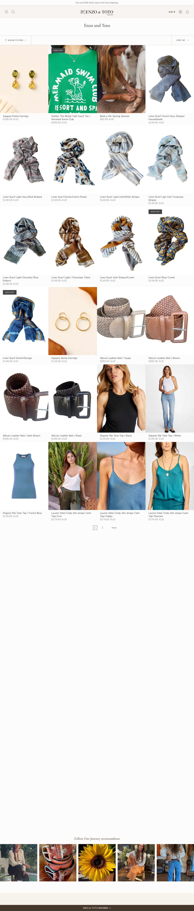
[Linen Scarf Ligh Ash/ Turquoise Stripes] (170, 160)
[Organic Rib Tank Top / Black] (121, 398)
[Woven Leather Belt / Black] (72, 398)
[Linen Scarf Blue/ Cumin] (170, 240)
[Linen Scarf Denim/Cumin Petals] (72, 160)
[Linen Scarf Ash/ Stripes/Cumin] (121, 240)
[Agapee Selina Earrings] (72, 321)
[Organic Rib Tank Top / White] (170, 398)
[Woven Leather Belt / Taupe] (121, 321)
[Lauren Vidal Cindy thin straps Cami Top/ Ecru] (72, 476)
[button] (97, 908)
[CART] (187, 11)
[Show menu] (6, 11)
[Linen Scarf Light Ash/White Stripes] (121, 160)
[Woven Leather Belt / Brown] (170, 321)
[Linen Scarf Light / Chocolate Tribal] (72, 240)
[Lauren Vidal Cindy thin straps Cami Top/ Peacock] (170, 476)
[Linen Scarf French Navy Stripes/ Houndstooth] (170, 79)
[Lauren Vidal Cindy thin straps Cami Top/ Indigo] (121, 476)
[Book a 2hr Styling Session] (121, 79)
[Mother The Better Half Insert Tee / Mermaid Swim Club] (72, 79)
